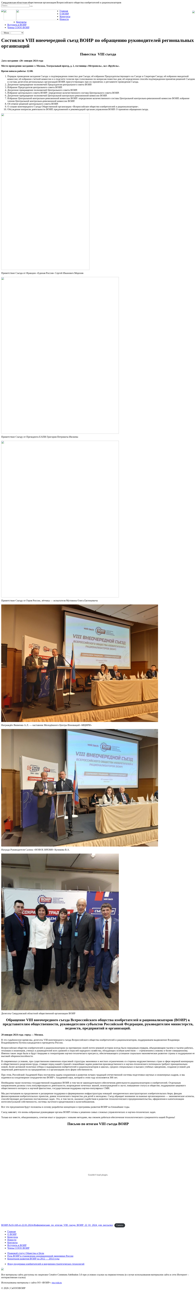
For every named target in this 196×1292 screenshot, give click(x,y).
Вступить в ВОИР (16, 24)
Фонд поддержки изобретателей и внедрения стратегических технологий (45, 1264)
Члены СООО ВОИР (18, 27)
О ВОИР (64, 13)
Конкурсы (65, 16)
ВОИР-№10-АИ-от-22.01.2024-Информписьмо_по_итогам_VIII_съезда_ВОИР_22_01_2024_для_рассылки (57, 1225)
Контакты (21, 22)
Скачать (119, 1225)
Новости (64, 19)
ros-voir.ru (57, 1282)
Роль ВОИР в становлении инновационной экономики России (40, 1256)
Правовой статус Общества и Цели (25, 1253)
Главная (64, 11)
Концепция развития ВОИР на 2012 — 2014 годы (33, 1258)
